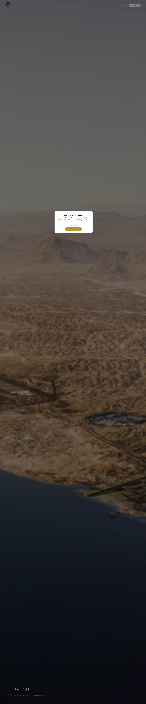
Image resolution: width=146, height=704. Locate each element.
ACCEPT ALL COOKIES (73, 229)
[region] (74, 222)
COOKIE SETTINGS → (73, 225)
